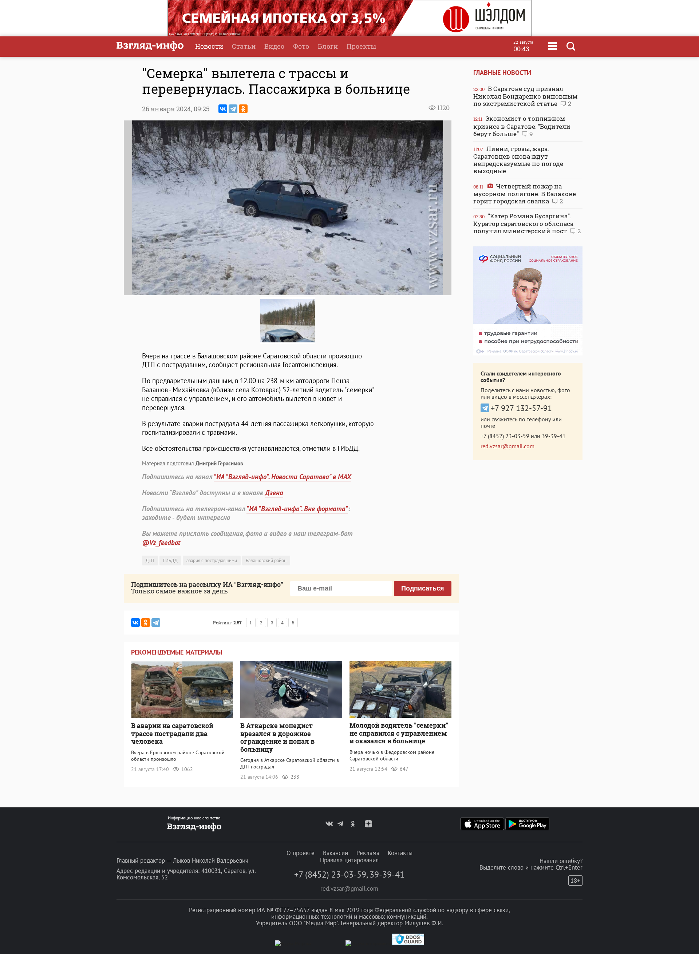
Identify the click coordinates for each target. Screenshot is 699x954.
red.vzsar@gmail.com (507, 446)
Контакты (400, 853)
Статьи (244, 46)
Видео (274, 46)
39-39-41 (554, 436)
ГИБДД (170, 560)
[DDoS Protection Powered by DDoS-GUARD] (408, 943)
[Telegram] (233, 108)
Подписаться (422, 588)
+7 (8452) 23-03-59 (505, 436)
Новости (209, 46)
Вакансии (335, 853)
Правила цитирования (349, 860)
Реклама (367, 853)
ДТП (150, 560)
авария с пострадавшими (211, 560)
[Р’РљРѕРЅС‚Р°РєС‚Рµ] (222, 108)
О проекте (301, 853)
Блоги (328, 46)
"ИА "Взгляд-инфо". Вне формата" (297, 508)
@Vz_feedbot (161, 542)
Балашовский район (266, 560)
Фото (301, 46)
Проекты (361, 46)
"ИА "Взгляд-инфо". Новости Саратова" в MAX (282, 476)
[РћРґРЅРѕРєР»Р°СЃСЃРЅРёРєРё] (243, 108)
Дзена (274, 492)
